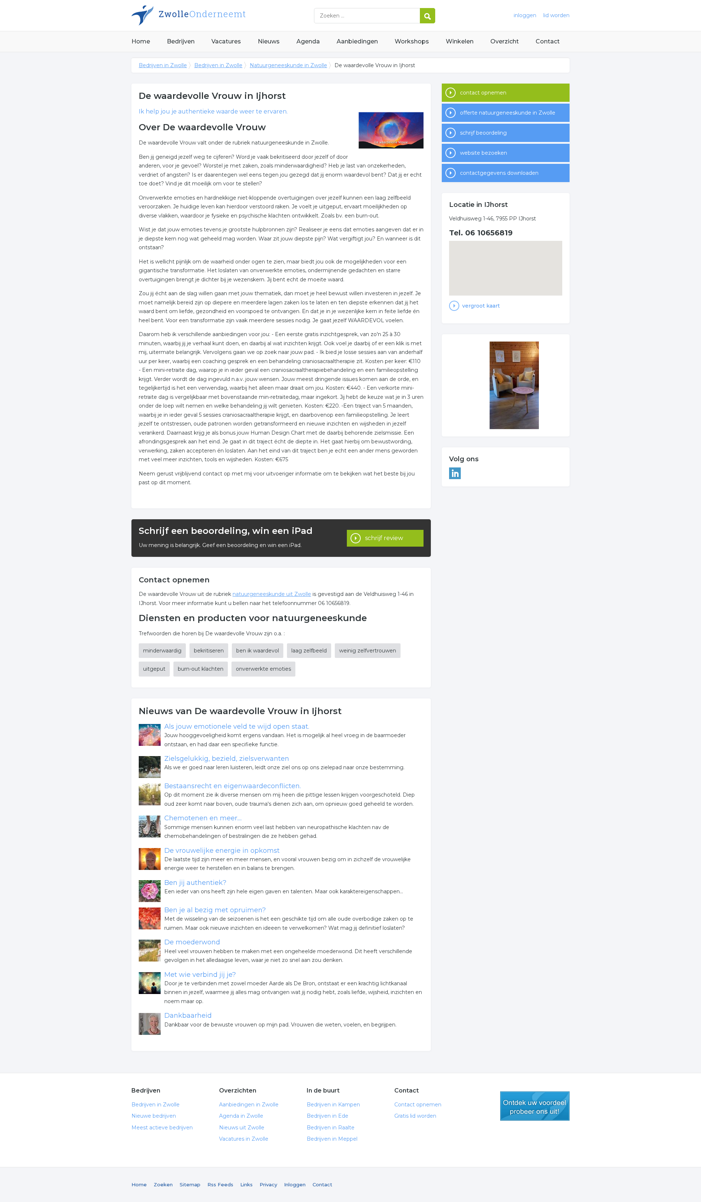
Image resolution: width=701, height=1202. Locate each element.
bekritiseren (209, 650)
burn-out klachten (200, 669)
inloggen (525, 15)
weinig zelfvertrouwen (367, 650)
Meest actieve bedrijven (162, 1127)
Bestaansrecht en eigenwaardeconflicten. (232, 786)
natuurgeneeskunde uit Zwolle (272, 594)
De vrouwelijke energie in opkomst (222, 851)
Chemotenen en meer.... (203, 818)
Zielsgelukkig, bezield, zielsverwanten (226, 759)
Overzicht (504, 41)
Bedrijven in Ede (327, 1116)
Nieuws (269, 41)
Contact (548, 41)
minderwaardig (162, 650)
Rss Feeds (220, 1184)
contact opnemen (483, 92)
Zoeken (163, 1184)
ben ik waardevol (257, 650)
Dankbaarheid (188, 1016)
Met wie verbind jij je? (200, 975)
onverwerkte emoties (263, 669)
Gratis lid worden (415, 1116)
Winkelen (460, 41)
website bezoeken (483, 153)
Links (246, 1184)
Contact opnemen (417, 1104)
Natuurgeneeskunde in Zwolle (288, 65)
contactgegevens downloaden (499, 173)
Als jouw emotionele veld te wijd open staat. (236, 727)
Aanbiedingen (357, 41)
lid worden (556, 15)
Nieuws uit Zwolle (241, 1127)
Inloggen (295, 1184)
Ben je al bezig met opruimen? (215, 910)
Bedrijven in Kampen (333, 1104)
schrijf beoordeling (483, 133)
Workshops (412, 41)
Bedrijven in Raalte (331, 1127)
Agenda (308, 41)
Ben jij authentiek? (195, 883)
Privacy (268, 1184)
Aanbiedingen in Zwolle (249, 1104)
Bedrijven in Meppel (332, 1139)
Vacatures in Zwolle (243, 1139)
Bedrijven (181, 41)
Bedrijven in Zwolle (222, 15)
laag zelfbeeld (309, 650)
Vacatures (226, 41)
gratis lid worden (535, 1106)
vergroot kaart (481, 306)
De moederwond (192, 942)
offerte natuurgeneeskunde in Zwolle (507, 112)
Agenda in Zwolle (241, 1116)
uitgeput (154, 669)
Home (140, 41)
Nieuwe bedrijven (153, 1116)
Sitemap (190, 1184)
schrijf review (384, 538)
